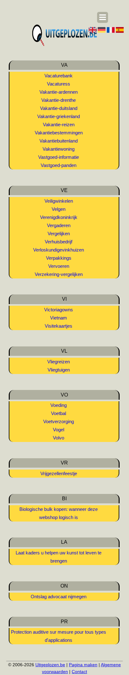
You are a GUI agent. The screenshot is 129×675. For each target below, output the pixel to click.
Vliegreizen (58, 361)
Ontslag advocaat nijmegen (58, 596)
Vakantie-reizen (59, 124)
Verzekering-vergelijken (59, 274)
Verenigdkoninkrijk (58, 217)
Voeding (58, 405)
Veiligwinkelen (58, 201)
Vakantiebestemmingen (59, 132)
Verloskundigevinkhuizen (58, 249)
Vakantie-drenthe (58, 100)
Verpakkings (58, 258)
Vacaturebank (58, 75)
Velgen (58, 209)
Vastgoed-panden (58, 165)
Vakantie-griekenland (58, 116)
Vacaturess (58, 83)
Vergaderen (58, 225)
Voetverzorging (58, 421)
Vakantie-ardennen (58, 92)
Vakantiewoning (59, 149)
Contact (79, 671)
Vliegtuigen (59, 369)
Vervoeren (58, 266)
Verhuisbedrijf (58, 241)
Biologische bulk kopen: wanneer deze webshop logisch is (58, 513)
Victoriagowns (58, 309)
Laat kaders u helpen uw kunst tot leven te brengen (58, 556)
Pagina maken (83, 664)
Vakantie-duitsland (58, 108)
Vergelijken (59, 233)
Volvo (58, 437)
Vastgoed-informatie (58, 157)
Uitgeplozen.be (50, 664)
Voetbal (58, 413)
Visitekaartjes (58, 326)
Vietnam (58, 317)
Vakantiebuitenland (58, 140)
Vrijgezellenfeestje (58, 473)
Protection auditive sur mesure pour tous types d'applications (58, 636)
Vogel (58, 429)
